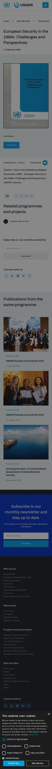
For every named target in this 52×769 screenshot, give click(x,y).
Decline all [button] (37, 763)
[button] (26, 757)
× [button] (49, 714)
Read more (33, 734)
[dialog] (26, 740)
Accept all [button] (13, 763)
